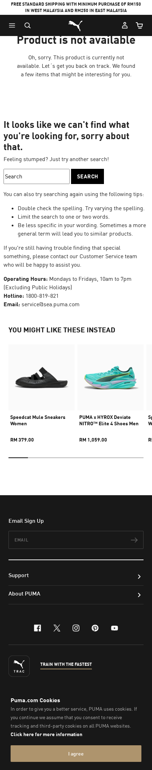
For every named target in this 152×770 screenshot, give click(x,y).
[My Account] (124, 25)
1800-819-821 (42, 295)
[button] (13, 25)
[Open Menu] (13, 25)
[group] (41, 390)
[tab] (18, 458)
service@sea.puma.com (51, 304)
